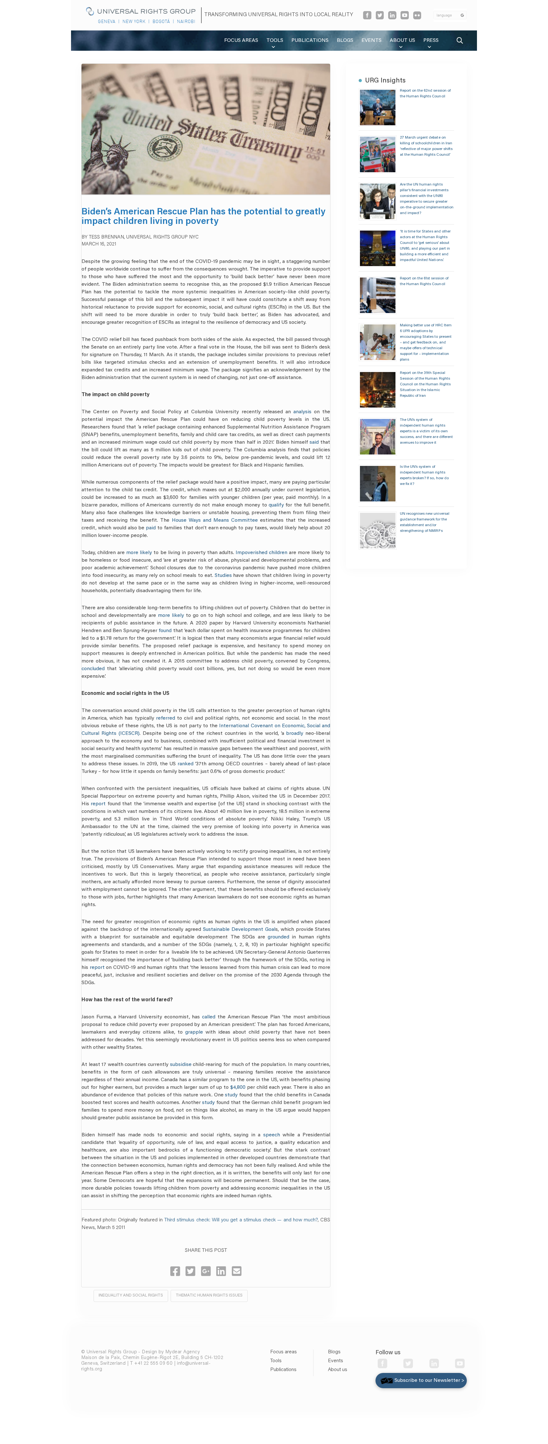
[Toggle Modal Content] (460, 41)
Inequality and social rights (131, 1295)
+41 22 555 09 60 (153, 1363)
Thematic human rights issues (209, 1295)
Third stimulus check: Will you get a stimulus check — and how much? (241, 1220)
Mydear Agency (182, 1352)
